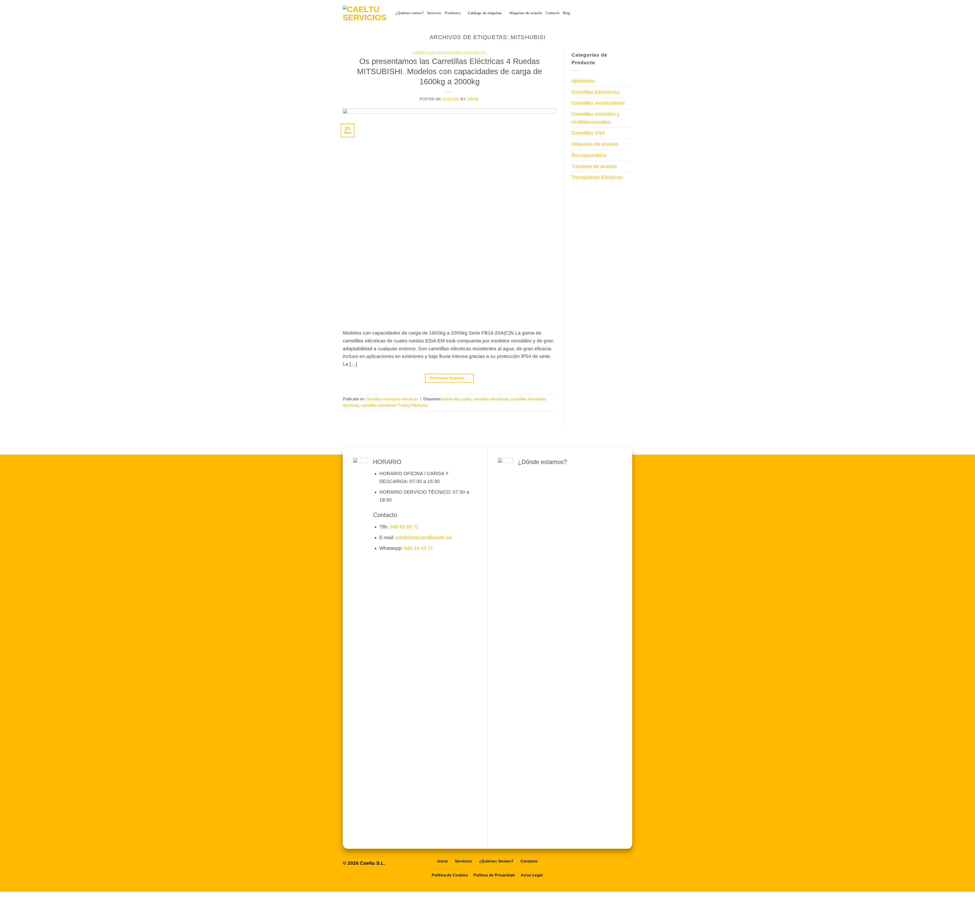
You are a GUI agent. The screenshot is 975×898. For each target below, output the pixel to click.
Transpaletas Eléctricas (597, 177)
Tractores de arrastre (594, 166)
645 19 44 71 (418, 548)
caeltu (466, 399)
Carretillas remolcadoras (598, 103)
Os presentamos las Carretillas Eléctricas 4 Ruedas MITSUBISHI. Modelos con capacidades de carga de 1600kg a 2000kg (449, 71)
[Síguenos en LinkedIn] (620, 13)
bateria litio (450, 399)
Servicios (434, 13)
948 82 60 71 (404, 526)
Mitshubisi (419, 405)
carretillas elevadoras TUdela (385, 405)
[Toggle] (629, 92)
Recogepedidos (589, 155)
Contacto (552, 13)
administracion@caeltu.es (424, 537)
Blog (566, 13)
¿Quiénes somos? (410, 13)
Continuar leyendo (449, 378)
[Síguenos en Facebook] (596, 13)
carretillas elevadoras (491, 399)
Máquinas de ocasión (526, 13)
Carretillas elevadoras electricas (449, 53)
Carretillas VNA (588, 133)
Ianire (473, 99)
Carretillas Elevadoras (596, 92)
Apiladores (583, 81)
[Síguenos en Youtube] (628, 13)
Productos (452, 13)
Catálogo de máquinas (485, 13)
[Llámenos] (612, 13)
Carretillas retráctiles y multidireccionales (596, 118)
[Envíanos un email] (604, 13)
